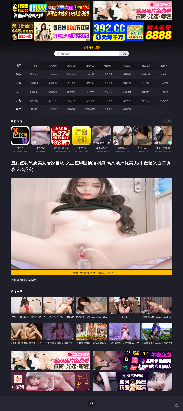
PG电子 (34, 65)
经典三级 (127, 83)
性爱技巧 (164, 100)
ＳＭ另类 (164, 74)
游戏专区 (90, 65)
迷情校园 (109, 100)
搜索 (124, 53)
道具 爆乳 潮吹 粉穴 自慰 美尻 (24, 280)
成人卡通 (71, 83)
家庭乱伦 (53, 100)
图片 (18, 91)
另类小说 (127, 100)
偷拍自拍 (53, 83)
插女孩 (34, 109)
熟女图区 (146, 91)
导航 (18, 109)
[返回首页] (177, 406)
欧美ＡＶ (71, 74)
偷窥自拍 (34, 91)
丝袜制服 (127, 74)
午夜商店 (53, 109)
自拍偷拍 (53, 74)
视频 (18, 74)
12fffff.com (91, 47)
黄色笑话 (146, 100)
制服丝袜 (109, 83)
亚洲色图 (53, 91)
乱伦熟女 (146, 83)
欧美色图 (71, 91)
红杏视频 (109, 109)
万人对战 (71, 65)
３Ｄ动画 (90, 74)
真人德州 (53, 65)
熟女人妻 (109, 74)
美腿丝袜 (109, 91)
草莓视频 (71, 109)
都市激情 (34, 100)
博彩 (18, 65)
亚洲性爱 (34, 83)
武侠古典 (90, 100)
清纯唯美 (127, 91)
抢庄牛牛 (164, 65)
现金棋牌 (146, 65)
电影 (18, 83)
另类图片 (164, 91)
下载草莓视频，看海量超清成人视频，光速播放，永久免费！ (91, 272)
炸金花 (127, 65)
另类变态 (164, 83)
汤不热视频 (90, 109)
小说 (18, 100)
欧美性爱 (90, 83)
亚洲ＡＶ (34, 74)
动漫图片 (90, 91)
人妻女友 (71, 100)
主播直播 (146, 74)
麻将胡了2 (108, 65)
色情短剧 (127, 109)
